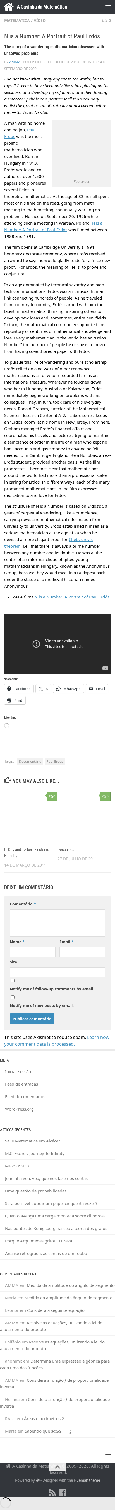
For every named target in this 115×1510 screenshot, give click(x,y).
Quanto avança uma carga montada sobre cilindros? (55, 1216)
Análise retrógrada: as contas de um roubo (46, 1253)
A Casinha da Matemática (42, 7)
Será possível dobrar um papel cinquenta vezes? (51, 1203)
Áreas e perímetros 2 (44, 1418)
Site (13, 962)
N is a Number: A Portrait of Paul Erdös (72, 597)
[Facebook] (62, 1493)
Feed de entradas (21, 1084)
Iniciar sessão (18, 1071)
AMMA (14, 61)
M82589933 (17, 1166)
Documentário (30, 761)
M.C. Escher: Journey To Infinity (34, 1153)
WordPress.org (19, 1109)
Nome (17, 941)
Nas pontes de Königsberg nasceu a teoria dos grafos (56, 1228)
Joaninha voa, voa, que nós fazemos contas (46, 1178)
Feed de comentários (25, 1096)
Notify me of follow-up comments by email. (52, 988)
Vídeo (40, 20)
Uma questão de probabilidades (35, 1191)
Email (66, 941)
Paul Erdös (55, 761)
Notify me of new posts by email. (42, 1005)
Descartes (66, 849)
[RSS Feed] (52, 1493)
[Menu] (108, 7)
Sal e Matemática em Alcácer (32, 1141)
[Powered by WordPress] (37, 1480)
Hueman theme (87, 1480)
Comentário (23, 904)
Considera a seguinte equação (56, 1310)
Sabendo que (46, 1431)
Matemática (17, 20)
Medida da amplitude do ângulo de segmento (71, 1285)
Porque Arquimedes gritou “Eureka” (39, 1241)
